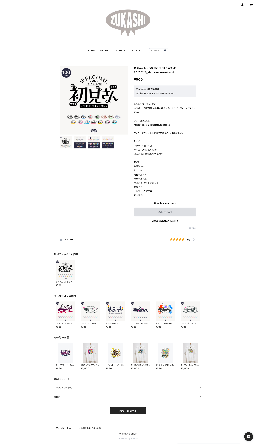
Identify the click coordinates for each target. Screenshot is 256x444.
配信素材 (58, 396)
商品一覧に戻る (128, 410)
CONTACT (138, 50)
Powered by (125, 438)
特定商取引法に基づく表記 (90, 428)
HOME (91, 50)
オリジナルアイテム (63, 387)
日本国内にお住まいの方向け (165, 221)
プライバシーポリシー (65, 428)
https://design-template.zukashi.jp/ (153, 125)
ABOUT (104, 50)
